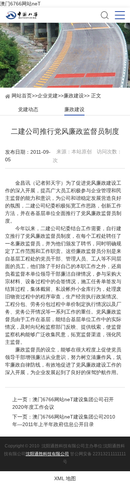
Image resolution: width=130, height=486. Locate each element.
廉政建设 (74, 95)
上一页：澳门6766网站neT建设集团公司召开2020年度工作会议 (63, 403)
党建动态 (28, 109)
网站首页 (21, 95)
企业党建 (48, 95)
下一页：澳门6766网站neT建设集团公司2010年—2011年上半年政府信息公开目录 (63, 420)
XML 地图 (65, 478)
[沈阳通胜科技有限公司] (52, 15)
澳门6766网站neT (20, 3)
